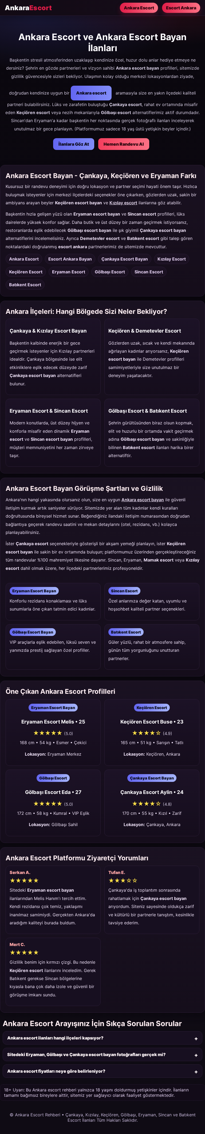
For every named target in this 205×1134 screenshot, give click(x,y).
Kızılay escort (123, 202)
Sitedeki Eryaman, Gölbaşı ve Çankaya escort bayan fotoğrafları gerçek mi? (86, 1054)
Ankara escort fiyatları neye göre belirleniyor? (56, 1071)
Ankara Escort (139, 7)
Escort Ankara (181, 7)
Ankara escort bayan (142, 499)
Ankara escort (91, 93)
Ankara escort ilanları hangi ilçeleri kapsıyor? (55, 1038)
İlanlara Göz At (73, 144)
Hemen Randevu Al (124, 144)
